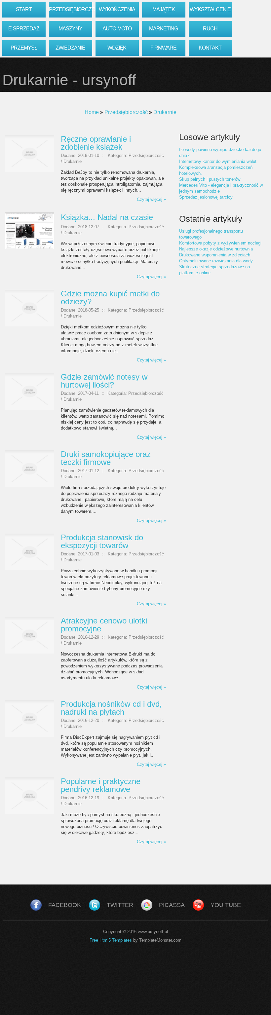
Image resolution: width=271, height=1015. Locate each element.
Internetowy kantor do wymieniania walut (217, 161)
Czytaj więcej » (151, 199)
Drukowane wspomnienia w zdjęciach (214, 254)
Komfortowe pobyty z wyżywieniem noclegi (220, 243)
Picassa (172, 905)
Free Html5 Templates (111, 940)
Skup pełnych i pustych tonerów (209, 179)
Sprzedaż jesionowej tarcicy (206, 197)
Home (92, 112)
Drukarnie (164, 112)
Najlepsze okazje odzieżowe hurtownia (216, 248)
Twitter (120, 905)
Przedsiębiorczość (126, 112)
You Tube (226, 905)
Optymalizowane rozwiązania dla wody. (216, 260)
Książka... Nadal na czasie (107, 217)
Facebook (64, 905)
